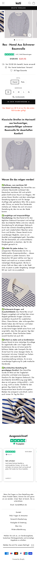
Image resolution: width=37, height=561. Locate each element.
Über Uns (18, 526)
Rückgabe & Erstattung (18, 522)
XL (29, 92)
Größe (18, 88)
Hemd (15, 82)
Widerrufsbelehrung (18, 529)
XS (8, 92)
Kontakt (18, 512)
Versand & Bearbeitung (18, 519)
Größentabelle (20, 97)
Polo (22, 82)
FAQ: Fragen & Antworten (18, 516)
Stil (18, 78)
